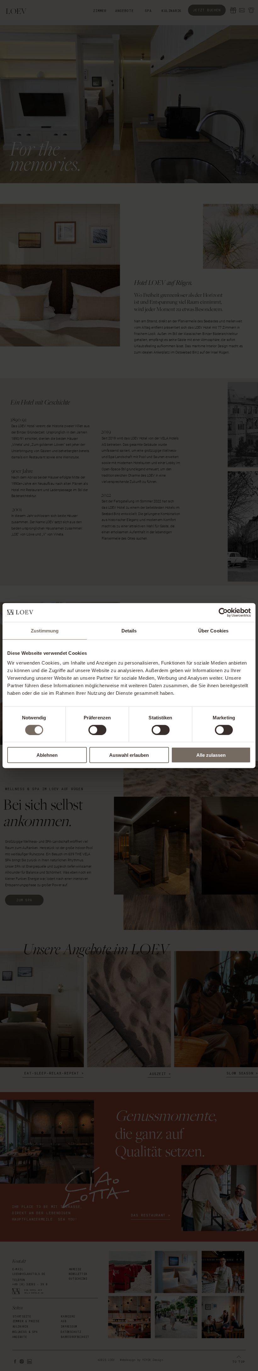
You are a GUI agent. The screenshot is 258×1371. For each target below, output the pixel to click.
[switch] (97, 730)
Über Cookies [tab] (213, 630)
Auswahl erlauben (129, 755)
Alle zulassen (211, 755)
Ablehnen (47, 755)
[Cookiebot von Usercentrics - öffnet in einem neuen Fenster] (223, 612)
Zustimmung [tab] (45, 630)
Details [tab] (129, 630)
